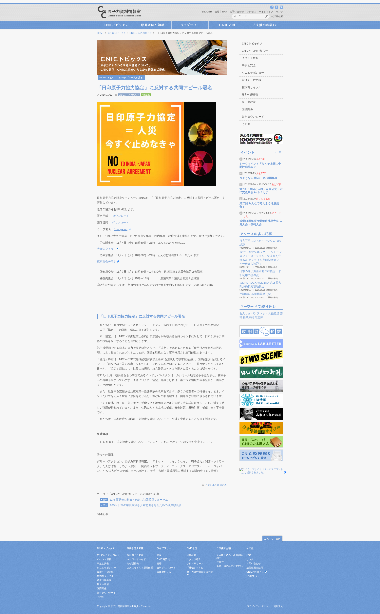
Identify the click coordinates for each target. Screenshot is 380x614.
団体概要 (191, 555)
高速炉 (259, 317)
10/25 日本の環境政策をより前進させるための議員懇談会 (145, 505)
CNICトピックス (115, 25)
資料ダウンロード (253, 116)
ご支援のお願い (264, 25)
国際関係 (146, 95)
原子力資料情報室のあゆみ (200, 573)
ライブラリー (190, 25)
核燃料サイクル (251, 87)
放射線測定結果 (254, 567)
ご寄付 (220, 562)
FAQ (224, 11)
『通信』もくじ (195, 567)
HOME (100, 33)
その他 (246, 123)
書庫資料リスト (165, 571)
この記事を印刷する (216, 485)
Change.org (121, 229)
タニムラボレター (253, 72)
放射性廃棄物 (250, 94)
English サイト (254, 576)
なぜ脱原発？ (134, 563)
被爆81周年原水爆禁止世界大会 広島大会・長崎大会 (260, 222)
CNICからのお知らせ (140, 33)
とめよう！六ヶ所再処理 (140, 567)
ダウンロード (120, 215)
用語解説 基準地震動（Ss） (256, 294)
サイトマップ (266, 11)
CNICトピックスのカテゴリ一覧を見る (122, 77)
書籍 (217, 11)
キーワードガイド (136, 559)
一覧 (279, 152)
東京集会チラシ (106, 261)
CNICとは (227, 25)
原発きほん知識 (152, 25)
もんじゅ (245, 313)
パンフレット (259, 313)
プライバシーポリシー (259, 606)
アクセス (251, 11)
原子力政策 (249, 102)
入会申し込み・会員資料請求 (230, 556)
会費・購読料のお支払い (230, 566)
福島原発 (248, 317)
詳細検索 (278, 16)
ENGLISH (206, 11)
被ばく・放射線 (251, 80)
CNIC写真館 (163, 559)
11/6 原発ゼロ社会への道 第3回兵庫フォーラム (139, 499)
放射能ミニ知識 (135, 555)
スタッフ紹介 (194, 559)
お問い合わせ (237, 11)
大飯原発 (273, 313)
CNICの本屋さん (255, 571)
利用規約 (278, 606)
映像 (159, 555)
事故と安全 (249, 65)
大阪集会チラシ (106, 248)
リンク (279, 11)
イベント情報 (250, 58)
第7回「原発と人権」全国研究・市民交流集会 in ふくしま (261, 190)
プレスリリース (195, 563)
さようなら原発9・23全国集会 (258, 178)
